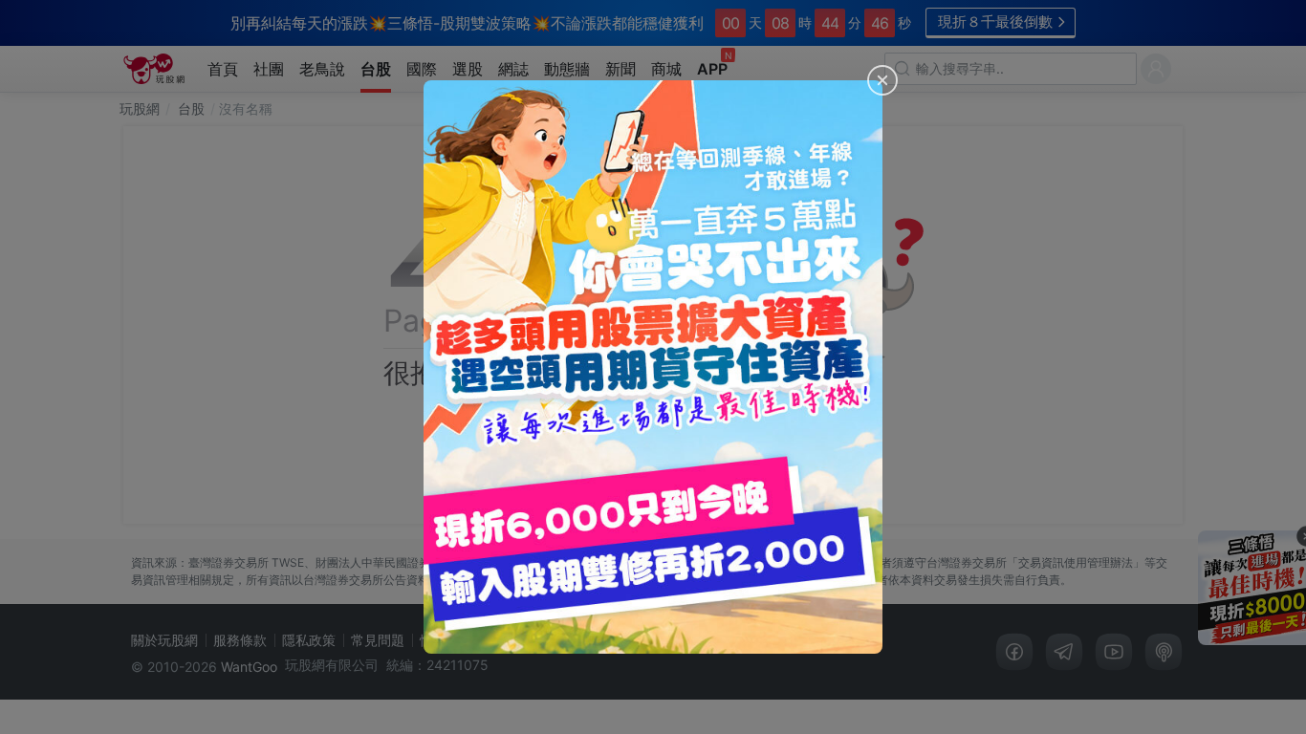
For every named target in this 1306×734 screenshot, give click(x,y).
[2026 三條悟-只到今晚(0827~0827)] (653, 367)
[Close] (882, 80)
